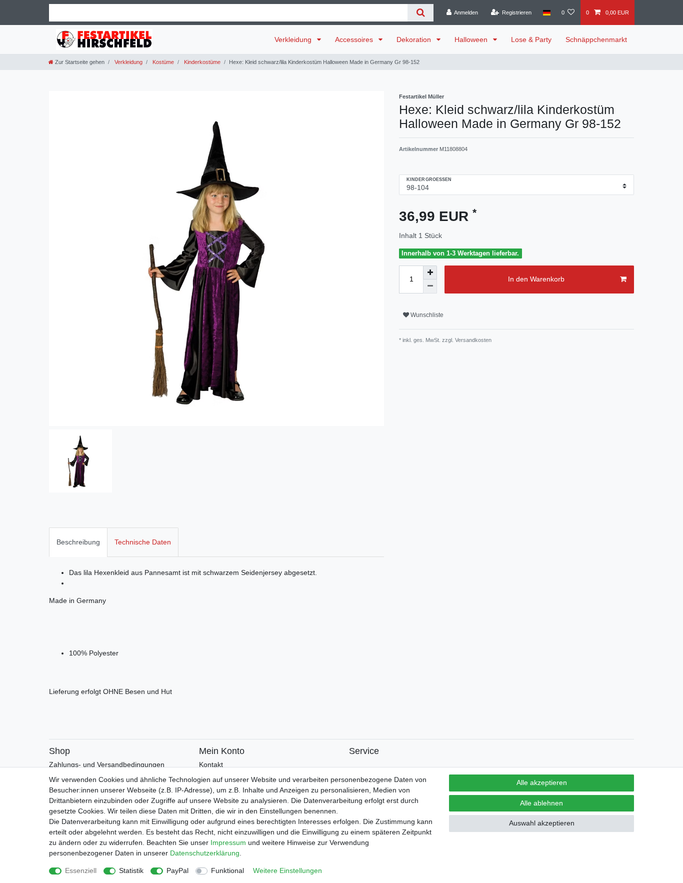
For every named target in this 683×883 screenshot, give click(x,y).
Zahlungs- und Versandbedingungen (106, 764)
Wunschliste (426, 315)
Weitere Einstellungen (287, 870)
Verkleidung (294, 40)
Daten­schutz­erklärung (205, 853)
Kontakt (211, 764)
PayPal (177, 870)
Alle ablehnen (541, 803)
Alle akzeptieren (541, 782)
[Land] (546, 12)
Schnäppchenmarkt (596, 40)
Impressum (228, 842)
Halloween (472, 40)
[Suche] (420, 13)
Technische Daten (142, 542)
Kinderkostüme (201, 62)
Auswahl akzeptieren (541, 823)
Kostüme (162, 62)
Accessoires (355, 40)
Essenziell (80, 870)
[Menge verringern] (430, 287)
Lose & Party (531, 40)
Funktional (227, 870)
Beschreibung (78, 542)
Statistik (131, 870)
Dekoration (414, 40)
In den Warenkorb (536, 279)
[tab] (78, 542)
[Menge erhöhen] (430, 273)
